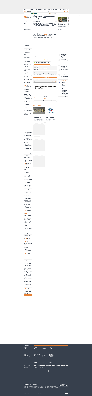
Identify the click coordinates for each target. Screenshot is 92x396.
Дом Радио (50, 357)
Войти (35, 81)
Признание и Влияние (47, 9)
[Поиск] (64, 11)
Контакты (25, 349)
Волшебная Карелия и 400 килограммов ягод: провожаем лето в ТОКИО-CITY (62, 24)
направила (40, 33)
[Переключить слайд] (68, 19)
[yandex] (42, 367)
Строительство (44, 355)
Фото (43, 362)
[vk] (38, 367)
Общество (43, 349)
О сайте (25, 348)
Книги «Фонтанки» (51, 355)
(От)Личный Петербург (51, 353)
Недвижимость (36, 362)
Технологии (43, 356)
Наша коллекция (51, 354)
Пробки (46, 11)
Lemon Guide (52, 9)
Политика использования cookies (62, 387)
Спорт (43, 354)
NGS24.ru (55, 26)
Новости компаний (37, 105)
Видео (35, 353)
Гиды (34, 356)
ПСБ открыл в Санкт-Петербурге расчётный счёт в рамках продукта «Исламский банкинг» (39, 116)
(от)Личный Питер (30, 9)
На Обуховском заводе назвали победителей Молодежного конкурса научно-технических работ (50, 116)
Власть (35, 355)
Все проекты (50, 362)
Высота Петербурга (51, 361)
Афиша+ (35, 349)
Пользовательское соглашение (62, 384)
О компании (25, 354)
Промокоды (63, 80)
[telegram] (36, 367)
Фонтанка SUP (25, 9)
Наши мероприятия (26, 353)
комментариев (37, 21)
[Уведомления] (66, 11)
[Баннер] (34, 13)
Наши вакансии (26, 355)
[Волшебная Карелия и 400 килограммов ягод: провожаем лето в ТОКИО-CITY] (62, 19)
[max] (35, 367)
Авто (34, 348)
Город (35, 357)
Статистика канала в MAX (27, 356)
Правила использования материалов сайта (63, 386)
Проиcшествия (44, 353)
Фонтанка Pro (50, 348)
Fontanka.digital (51, 356)
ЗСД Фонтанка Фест (56, 9)
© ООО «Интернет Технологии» (41, 393)
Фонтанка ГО (35, 9)
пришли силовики (46, 34)
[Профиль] (68, 11)
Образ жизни (44, 348)
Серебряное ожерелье (40, 9)
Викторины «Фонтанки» (37, 354)
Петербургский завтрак (63, 9)
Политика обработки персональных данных (63, 385)
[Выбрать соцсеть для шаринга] (56, 21)
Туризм (43, 357)
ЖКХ (34, 361)
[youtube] (40, 367)
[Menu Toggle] (24, 11)
